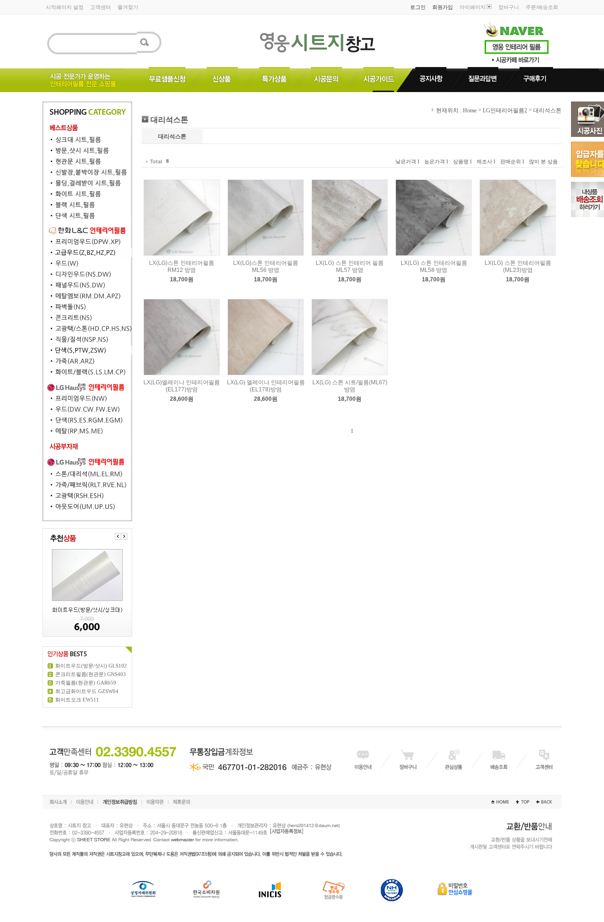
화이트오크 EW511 (77, 699)
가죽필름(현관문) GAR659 (85, 682)
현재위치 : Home (456, 110)
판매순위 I (512, 161)
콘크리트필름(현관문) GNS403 (90, 674)
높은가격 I (436, 161)
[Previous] (118, 536)
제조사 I (486, 161)
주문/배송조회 (542, 7)
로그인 (418, 7)
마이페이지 (473, 7)
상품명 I (462, 161)
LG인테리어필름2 (505, 110)
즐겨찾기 (127, 7)
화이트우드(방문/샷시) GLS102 (91, 665)
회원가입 (442, 7)
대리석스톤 (547, 110)
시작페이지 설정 (65, 7)
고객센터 (100, 7)
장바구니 (508, 7)
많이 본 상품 (543, 161)
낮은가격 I (407, 161)
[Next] (124, 536)
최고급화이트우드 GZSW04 (86, 691)
